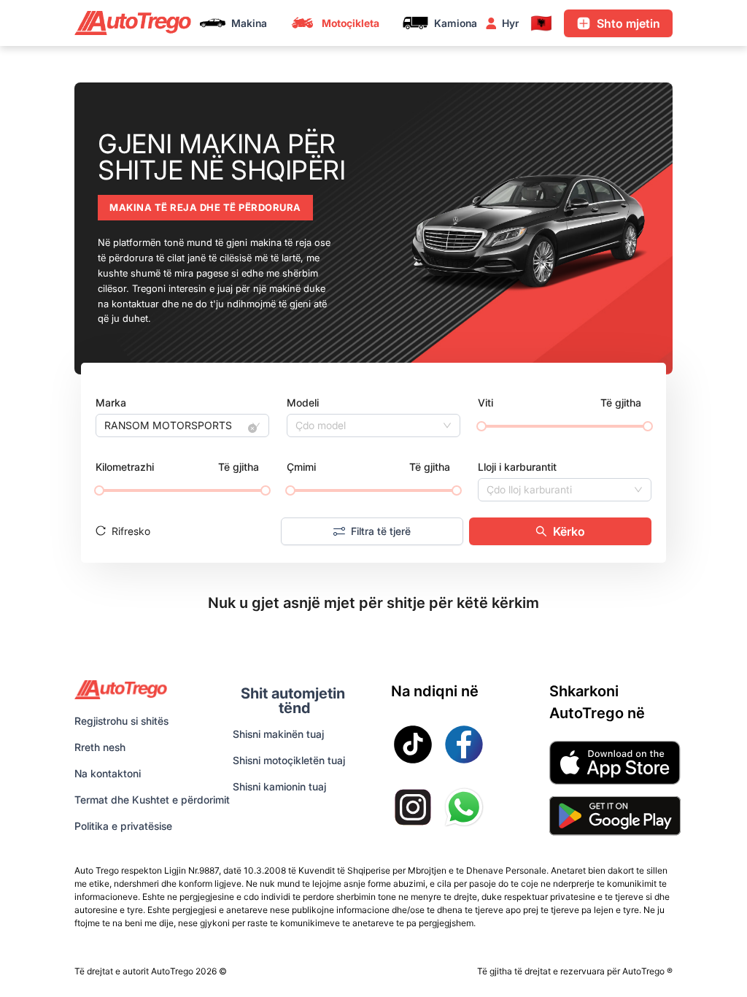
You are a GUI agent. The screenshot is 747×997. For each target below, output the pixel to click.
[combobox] (175, 425)
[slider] (481, 426)
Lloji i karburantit (517, 467)
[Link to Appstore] (615, 762)
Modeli (303, 402)
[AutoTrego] (132, 23)
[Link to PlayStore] (615, 816)
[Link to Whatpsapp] (464, 807)
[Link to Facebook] (464, 744)
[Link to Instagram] (413, 807)
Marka (111, 402)
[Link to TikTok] (413, 744)
